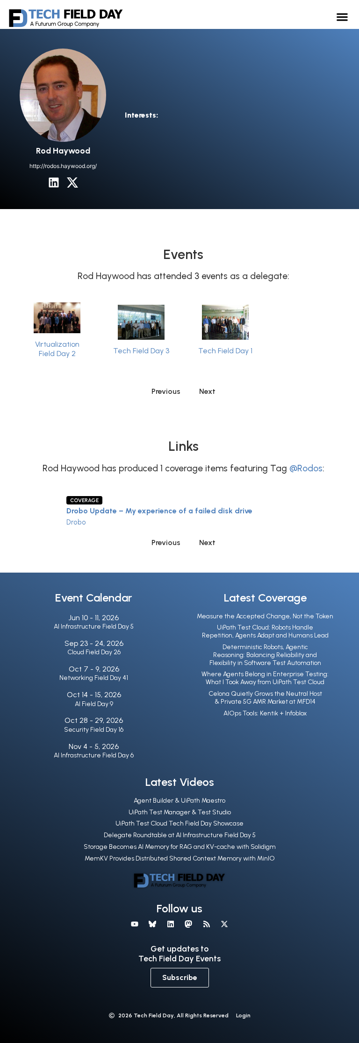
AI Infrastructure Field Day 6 (94, 755)
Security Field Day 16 (93, 730)
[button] (342, 16)
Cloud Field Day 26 (94, 652)
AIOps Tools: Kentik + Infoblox (265, 713)
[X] (224, 924)
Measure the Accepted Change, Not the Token (265, 616)
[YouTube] (134, 924)
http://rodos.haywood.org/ (63, 165)
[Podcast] (206, 924)
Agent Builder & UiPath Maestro (179, 801)
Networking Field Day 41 (93, 678)
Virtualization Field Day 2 (57, 348)
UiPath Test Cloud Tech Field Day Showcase (179, 823)
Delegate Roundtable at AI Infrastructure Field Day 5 (180, 835)
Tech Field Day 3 (141, 350)
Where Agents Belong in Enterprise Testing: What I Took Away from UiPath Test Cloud (265, 678)
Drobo (76, 522)
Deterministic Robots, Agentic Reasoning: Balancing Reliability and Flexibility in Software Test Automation (265, 655)
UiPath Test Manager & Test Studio (180, 812)
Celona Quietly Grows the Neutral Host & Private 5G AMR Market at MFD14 (265, 698)
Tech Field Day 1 (225, 350)
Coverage (84, 500)
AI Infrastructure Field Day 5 (94, 626)
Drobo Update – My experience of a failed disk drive (159, 510)
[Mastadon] (188, 924)
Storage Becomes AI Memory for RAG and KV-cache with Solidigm (180, 847)
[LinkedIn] (54, 182)
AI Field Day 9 (94, 704)
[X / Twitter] (72, 182)
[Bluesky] (152, 924)
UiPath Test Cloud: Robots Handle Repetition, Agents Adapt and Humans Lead (265, 631)
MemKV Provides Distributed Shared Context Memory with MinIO (180, 858)
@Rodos (306, 468)
